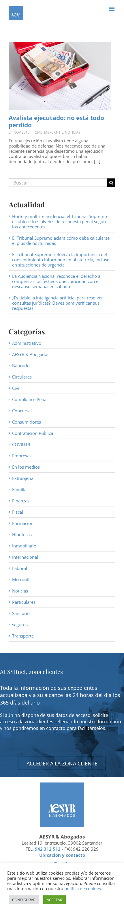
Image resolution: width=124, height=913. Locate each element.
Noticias (72, 132)
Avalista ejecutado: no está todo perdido (56, 121)
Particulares (23, 602)
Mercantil (53, 132)
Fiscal (17, 512)
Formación (22, 523)
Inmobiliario (24, 545)
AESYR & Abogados (30, 354)
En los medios (26, 466)
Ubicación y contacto (62, 855)
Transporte (23, 635)
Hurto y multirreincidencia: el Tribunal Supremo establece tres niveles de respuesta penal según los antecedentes (59, 221)
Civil (38, 132)
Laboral (19, 568)
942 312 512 (48, 848)
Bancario (21, 365)
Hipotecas (22, 534)
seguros (20, 624)
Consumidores (26, 421)
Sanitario (21, 613)
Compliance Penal (30, 399)
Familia (19, 489)
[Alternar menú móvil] (112, 9)
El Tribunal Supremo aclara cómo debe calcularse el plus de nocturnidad (61, 240)
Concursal (22, 410)
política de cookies (82, 888)
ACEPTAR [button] (54, 899)
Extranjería (22, 478)
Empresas (21, 455)
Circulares (22, 376)
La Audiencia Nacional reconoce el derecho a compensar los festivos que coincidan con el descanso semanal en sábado (56, 281)
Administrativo (26, 343)
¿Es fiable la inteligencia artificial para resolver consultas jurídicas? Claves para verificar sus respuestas (57, 303)
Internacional (25, 557)
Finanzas (20, 500)
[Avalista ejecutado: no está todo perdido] (60, 76)
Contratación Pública (32, 433)
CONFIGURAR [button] (23, 899)
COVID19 (21, 444)
